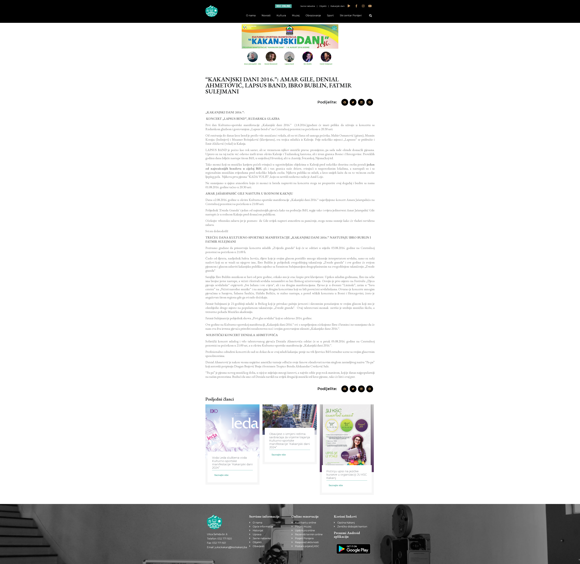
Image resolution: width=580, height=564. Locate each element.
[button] (370, 15)
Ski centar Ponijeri (351, 15)
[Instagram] (363, 6)
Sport (330, 15)
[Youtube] (370, 6)
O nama (251, 15)
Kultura (281, 15)
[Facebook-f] (356, 6)
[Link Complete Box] (232, 444)
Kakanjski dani (338, 6)
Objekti (323, 6)
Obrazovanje (313, 15)
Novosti (266, 15)
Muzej (296, 15)
